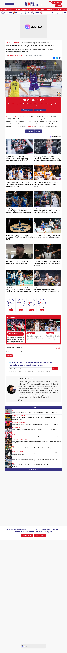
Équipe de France (17, 415)
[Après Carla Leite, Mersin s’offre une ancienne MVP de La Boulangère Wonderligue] (8, 423)
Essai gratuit (40, 110)
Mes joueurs (50, 9)
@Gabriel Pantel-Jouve (15, 55)
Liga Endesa (30, 333)
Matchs (18, 9)
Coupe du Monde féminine (20, 439)
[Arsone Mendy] (31, 302)
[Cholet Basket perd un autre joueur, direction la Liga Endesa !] (35, 325)
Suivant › (38, 131)
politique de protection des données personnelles (39, 371)
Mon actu (11, 9)
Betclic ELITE (8, 13)
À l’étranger (15, 43)
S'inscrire (54, 369)
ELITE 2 (37, 13)
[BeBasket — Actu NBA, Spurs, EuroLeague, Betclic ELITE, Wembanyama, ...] (33, 4)
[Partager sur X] (57, 58)
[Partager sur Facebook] (54, 58)
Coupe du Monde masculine (13, 334)
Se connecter (57, 2)
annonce (31, 126)
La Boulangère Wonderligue (51, 13)
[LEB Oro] (21, 302)
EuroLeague (19, 13)
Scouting (59, 9)
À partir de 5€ (27, 110)
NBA (29, 13)
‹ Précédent (29, 131)
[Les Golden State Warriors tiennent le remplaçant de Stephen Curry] (8, 447)
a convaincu (27, 119)
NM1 (65, 13)
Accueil (8, 43)
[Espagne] (10, 302)
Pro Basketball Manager (37, 9)
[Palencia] (42, 302)
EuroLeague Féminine (18, 422)
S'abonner (58, 5)
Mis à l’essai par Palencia (15, 116)
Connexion (58, 348)
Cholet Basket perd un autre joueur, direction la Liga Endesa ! (34, 338)
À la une (4, 9)
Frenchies (25, 9)
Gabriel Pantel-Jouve (26, 379)
